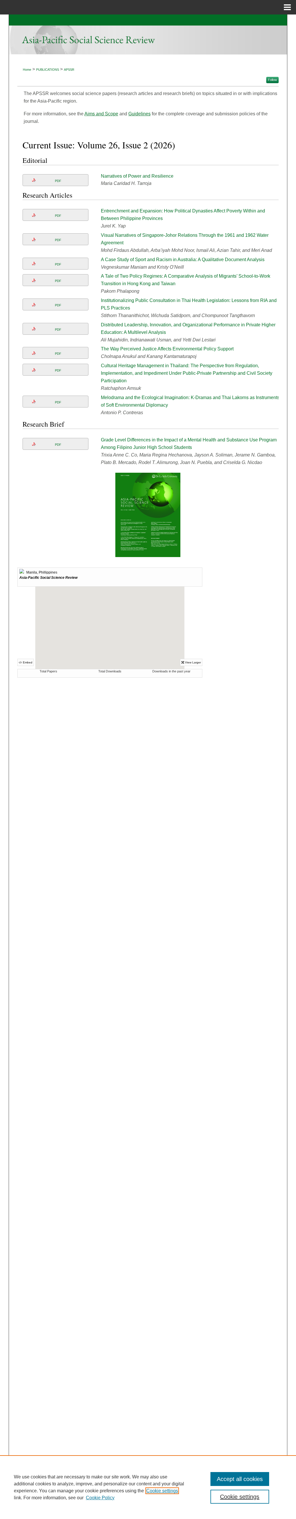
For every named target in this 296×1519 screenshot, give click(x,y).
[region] (148, 1487)
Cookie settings (162, 1490)
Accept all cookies (240, 1479)
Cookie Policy (100, 1497)
